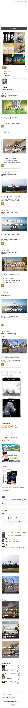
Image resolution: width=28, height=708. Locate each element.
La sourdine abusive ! (18, 542)
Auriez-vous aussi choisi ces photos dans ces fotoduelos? (9, 253)
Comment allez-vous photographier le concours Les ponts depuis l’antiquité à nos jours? (9, 335)
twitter (14, 704)
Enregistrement (20, 1)
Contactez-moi (14, 701)
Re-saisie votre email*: (4, 512)
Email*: (4, 506)
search (25, 1)
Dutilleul (5, 73)
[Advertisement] (14, 15)
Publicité (8, 700)
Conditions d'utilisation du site (9, 703)
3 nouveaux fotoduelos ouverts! (7, 134)
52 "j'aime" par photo (11, 400)
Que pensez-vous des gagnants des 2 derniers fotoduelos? (9, 96)
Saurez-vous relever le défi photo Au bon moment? (9, 175)
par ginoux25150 (7, 395)
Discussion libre (9, 532)
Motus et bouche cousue (19, 532)
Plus (3, 126)
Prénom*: (4, 503)
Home (4, 700)
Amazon (3, 438)
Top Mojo (13, 700)
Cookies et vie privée (7, 705)
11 (7, 374)
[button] (3, 496)
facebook (12, 704)
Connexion (14, 1)
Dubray (5, 87)
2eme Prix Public (11, 379)
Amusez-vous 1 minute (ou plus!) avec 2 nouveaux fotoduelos (8, 294)
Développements (6, 701)
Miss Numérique (5, 440)
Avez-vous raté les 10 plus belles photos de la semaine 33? (9, 213)
